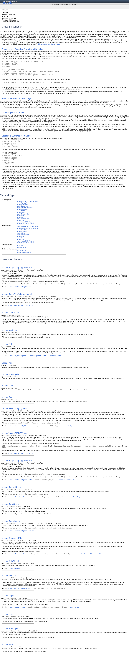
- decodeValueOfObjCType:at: (25, 241)
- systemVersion (21, 250)
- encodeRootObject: (22, 219)
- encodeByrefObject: (22, 204)
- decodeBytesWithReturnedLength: (27, 228)
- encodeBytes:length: (22, 206)
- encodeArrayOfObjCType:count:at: (27, 201)
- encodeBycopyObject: (23, 203)
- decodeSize (20, 239)
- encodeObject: (21, 212)
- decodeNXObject (21, 231)
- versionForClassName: (23, 252)
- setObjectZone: (21, 247)
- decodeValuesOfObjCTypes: (25, 242)
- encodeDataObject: (22, 209)
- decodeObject (20, 233)
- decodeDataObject (22, 230)
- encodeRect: (20, 217)
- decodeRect (20, 238)
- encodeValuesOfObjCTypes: (25, 223)
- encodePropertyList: (22, 214)
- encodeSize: (20, 220)
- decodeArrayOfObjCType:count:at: (27, 226)
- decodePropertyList (22, 234)
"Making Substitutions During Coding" (48, 44)
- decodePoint (20, 236)
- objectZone (20, 246)
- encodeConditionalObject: (24, 207)
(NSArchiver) (101, 554)
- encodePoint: (20, 215)
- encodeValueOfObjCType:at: (25, 222)
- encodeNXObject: (22, 211)
